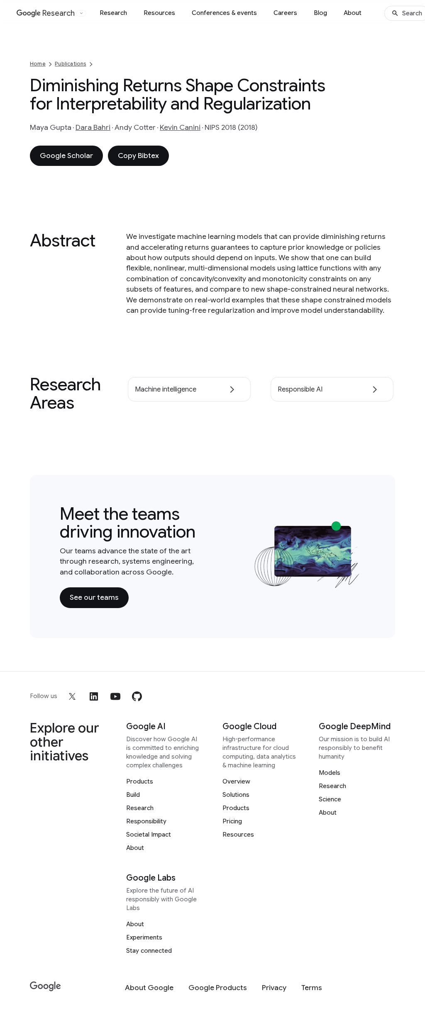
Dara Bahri (93, 127)
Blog (320, 13)
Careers (285, 13)
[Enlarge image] (352, 580)
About (352, 13)
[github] (137, 696)
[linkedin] (94, 696)
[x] (72, 696)
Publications (70, 64)
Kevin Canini (180, 127)
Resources (159, 13)
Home (38, 64)
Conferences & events (224, 13)
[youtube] (115, 696)
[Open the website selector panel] (81, 13)
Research (113, 13)
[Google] (45, 987)
